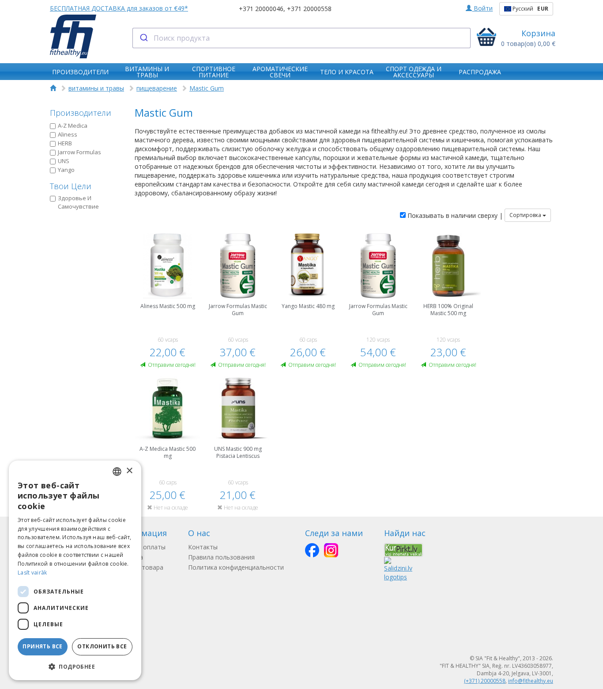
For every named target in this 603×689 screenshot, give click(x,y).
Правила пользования (221, 557)
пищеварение (156, 88)
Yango (66, 170)
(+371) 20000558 (484, 681)
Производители (80, 112)
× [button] (129, 471)
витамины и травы (96, 88)
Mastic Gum (206, 88)
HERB (65, 143)
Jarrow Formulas (79, 152)
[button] (75, 666)
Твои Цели (70, 186)
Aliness (67, 134)
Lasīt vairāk (32, 572)
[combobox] (301, 38)
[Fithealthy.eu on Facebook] (312, 550)
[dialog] (75, 570)
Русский (529, 8)
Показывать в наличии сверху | (454, 215)
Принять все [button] (42, 646)
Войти (482, 8)
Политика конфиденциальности (236, 567)
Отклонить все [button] (102, 646)
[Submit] (143, 38)
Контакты (203, 547)
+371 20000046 (261, 8)
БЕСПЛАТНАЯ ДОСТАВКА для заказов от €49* (119, 8)
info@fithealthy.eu (530, 681)
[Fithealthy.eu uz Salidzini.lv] (398, 568)
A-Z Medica (72, 125)
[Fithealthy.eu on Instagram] (331, 550)
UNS (63, 161)
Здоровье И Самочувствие (78, 202)
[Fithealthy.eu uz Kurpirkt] (403, 549)
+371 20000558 (309, 8)
